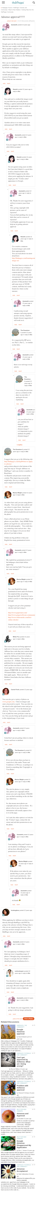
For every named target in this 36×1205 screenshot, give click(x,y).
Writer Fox (16, 637)
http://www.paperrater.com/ (17, 612)
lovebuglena (15, 910)
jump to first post (17, 1018)
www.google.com (8, 701)
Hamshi (15, 89)
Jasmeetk (14, 25)
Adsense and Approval (22, 1115)
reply (4, 83)
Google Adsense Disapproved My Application (24, 1144)
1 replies (19, 445)
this (19, 91)
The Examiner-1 (27, 379)
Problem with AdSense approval (22, 1088)
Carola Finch (15, 689)
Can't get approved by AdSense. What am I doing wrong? (23, 1061)
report (8, 83)
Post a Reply (28, 1018)
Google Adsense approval (21, 1032)
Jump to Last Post (12, 21)
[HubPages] (18, 2)
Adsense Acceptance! (22, 1170)
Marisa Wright (17, 492)
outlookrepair (19, 971)
